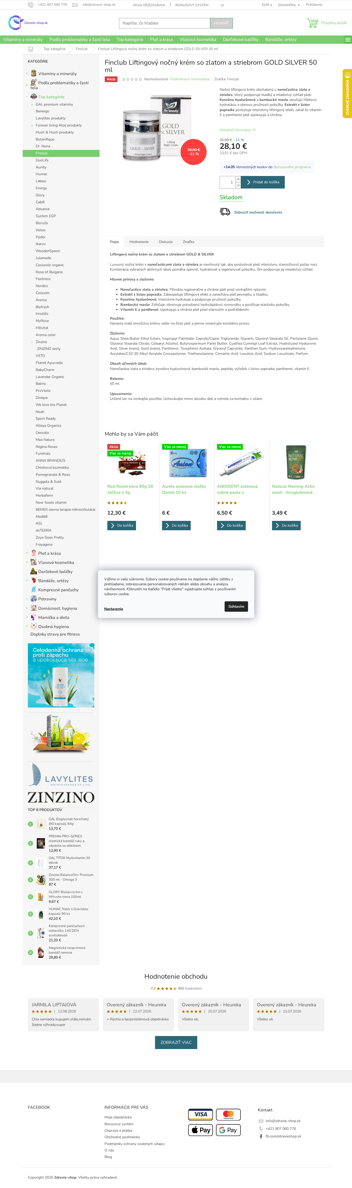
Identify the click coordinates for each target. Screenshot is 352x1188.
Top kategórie (51, 97)
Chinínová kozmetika (52, 467)
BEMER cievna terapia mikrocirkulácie (65, 509)
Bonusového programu (292, 167)
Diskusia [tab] (165, 241)
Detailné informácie (235, 129)
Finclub (41, 153)
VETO (40, 355)
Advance (43, 208)
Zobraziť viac (176, 1042)
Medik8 (41, 516)
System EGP (46, 216)
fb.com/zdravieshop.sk (283, 1136)
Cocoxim (43, 292)
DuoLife (42, 160)
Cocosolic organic (50, 265)
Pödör (41, 237)
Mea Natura (45, 439)
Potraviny (47, 599)
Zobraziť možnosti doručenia (258, 212)
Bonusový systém (191, 5)
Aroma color (46, 334)
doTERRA (43, 530)
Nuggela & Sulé (48, 481)
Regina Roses (47, 446)
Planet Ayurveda (49, 362)
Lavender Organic (50, 376)
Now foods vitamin (51, 502)
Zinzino (41, 341)
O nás (109, 1150)
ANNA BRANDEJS (50, 460)
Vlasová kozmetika (56, 562)
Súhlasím (236, 606)
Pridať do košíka (266, 182)
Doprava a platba (118, 1130)
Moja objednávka (149, 5)
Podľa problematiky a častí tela (59, 85)
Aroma (41, 299)
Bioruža (42, 223)
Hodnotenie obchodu (176, 976)
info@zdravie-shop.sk (283, 1120)
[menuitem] (23, 39)
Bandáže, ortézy (53, 581)
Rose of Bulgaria (49, 272)
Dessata (42, 432)
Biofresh (42, 306)
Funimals (43, 453)
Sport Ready (46, 418)
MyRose (42, 320)
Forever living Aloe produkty (59, 125)
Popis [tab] (114, 241)
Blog (108, 1156)
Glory (40, 195)
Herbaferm (44, 495)
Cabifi (40, 202)
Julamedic (43, 257)
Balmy (41, 383)
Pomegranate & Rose (53, 474)
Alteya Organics (48, 425)
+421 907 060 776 (281, 1128)
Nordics (42, 285)
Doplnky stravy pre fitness (55, 634)
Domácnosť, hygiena (57, 608)
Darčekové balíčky (55, 572)
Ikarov (41, 243)
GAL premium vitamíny (54, 104)
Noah (40, 411)
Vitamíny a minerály (57, 74)
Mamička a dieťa (53, 617)
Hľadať (221, 23)
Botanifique (45, 139)
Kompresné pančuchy (58, 590)
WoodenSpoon (48, 250)
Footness (43, 278)
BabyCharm (45, 369)
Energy (41, 188)
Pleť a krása (49, 553)
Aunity (41, 167)
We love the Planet (51, 404)
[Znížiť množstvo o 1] (238, 185)
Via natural (44, 488)
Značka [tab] (188, 241)
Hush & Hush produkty (55, 132)
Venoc (41, 230)
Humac (41, 174)
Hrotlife (42, 313)
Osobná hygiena (53, 627)
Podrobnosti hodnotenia (189, 79)
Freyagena (44, 544)
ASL (39, 523)
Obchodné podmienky (122, 1137)
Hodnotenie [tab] (139, 241)
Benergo (42, 111)
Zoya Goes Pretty (50, 537)
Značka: (226, 79)
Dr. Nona (43, 146)
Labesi (41, 181)
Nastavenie (113, 608)
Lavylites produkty (51, 118)
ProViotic (43, 390)
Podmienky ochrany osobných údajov (134, 1143)
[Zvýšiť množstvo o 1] (238, 179)
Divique (42, 397)
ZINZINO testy (48, 348)
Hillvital (42, 327)
